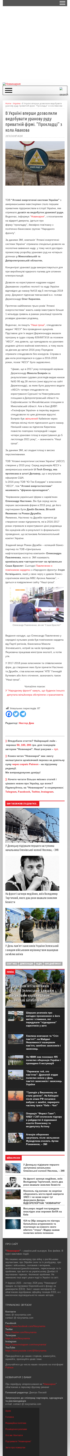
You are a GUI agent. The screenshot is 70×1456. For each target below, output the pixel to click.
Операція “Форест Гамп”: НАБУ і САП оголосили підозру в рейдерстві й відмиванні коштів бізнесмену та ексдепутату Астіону (44, 1120)
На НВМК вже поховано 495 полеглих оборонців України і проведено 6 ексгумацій (43, 1060)
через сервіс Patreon (25, 764)
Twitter (36, 791)
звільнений (31, 418)
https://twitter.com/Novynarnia (20, 1332)
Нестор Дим (26, 723)
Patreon (9, 1367)
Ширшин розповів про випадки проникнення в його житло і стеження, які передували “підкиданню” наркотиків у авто (43, 1019)
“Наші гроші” (38, 325)
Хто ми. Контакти (14, 1435)
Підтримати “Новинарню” (18, 1441)
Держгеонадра (26, 964)
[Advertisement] (35, 44)
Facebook (24, 791)
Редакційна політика (15, 1423)
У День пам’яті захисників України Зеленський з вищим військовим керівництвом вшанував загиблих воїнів (32, 950)
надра (39, 964)
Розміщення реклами (16, 1429)
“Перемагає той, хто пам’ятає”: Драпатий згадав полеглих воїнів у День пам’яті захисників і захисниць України (44, 1078)
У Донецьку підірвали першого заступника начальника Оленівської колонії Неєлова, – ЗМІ (44, 1167)
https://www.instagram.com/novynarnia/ (25, 1344)
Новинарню (49, 1384)
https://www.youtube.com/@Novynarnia (25, 1350)
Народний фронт (53, 964)
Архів (8, 1411)
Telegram (11, 791)
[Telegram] (23, 714)
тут (56, 749)
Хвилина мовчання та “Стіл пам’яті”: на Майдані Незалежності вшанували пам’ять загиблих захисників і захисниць (43, 1042)
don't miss (12, 964)
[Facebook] (9, 714)
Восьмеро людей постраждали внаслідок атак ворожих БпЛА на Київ (42, 1211)
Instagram (47, 791)
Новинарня (37, 216)
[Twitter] (16, 714)
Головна (9, 1417)
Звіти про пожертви (15, 1447)
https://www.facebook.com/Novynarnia (25, 1326)
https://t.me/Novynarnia (17, 1338)
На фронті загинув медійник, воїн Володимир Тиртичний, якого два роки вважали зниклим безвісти (31, 898)
